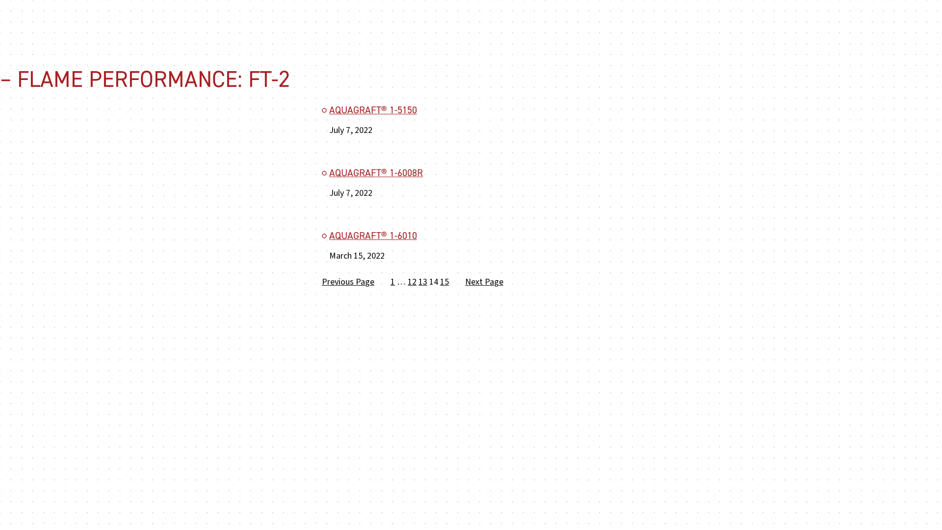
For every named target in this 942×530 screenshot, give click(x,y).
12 (412, 282)
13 (423, 282)
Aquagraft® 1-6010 (373, 235)
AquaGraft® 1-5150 (373, 110)
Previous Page (348, 282)
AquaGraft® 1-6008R (376, 173)
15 (444, 282)
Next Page (484, 282)
